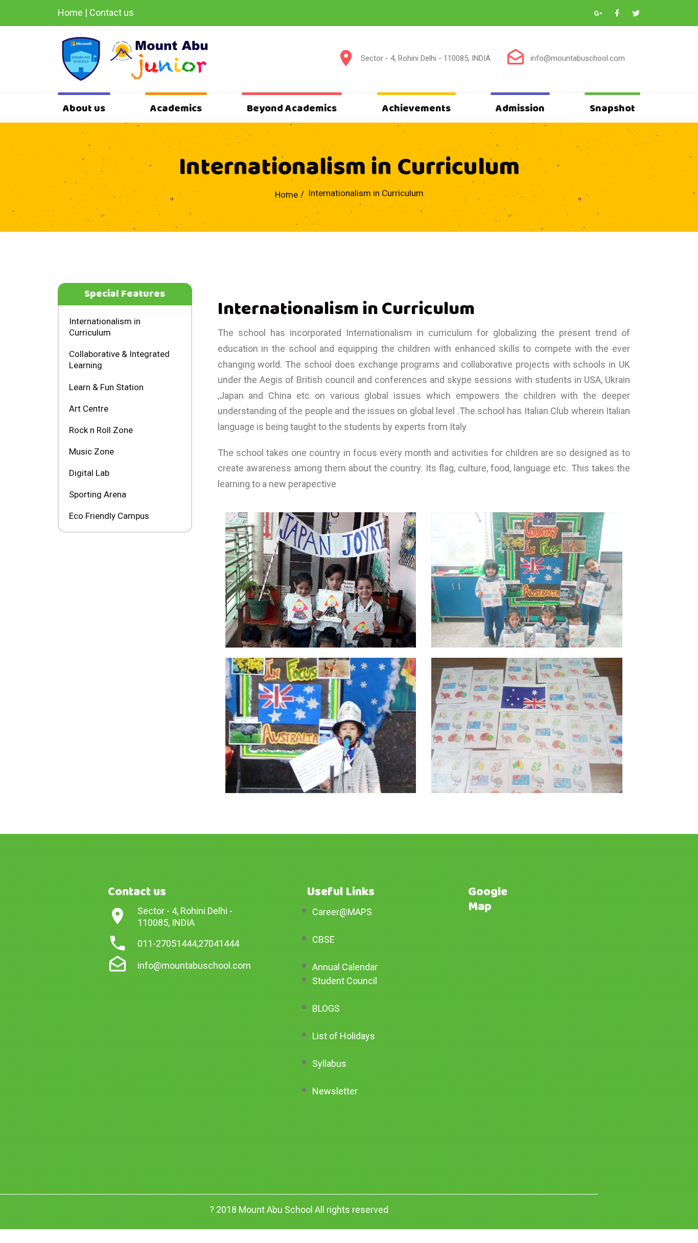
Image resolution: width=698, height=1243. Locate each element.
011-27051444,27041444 (188, 943)
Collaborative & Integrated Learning (119, 359)
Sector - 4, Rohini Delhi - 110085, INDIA (426, 58)
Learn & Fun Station (106, 387)
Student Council (344, 980)
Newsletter (335, 1091)
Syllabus (329, 1063)
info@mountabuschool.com (577, 58)
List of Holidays (343, 1036)
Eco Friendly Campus (109, 516)
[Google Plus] (598, 13)
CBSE (323, 939)
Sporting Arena (97, 494)
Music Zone (91, 451)
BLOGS (326, 1008)
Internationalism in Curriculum (105, 327)
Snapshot (612, 108)
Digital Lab (89, 473)
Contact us (111, 12)
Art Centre (88, 408)
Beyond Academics (292, 108)
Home (70, 12)
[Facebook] (617, 13)
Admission (520, 108)
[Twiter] (636, 13)
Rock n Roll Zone (101, 430)
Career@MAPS (342, 911)
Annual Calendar (345, 967)
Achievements (416, 108)
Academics (176, 108)
